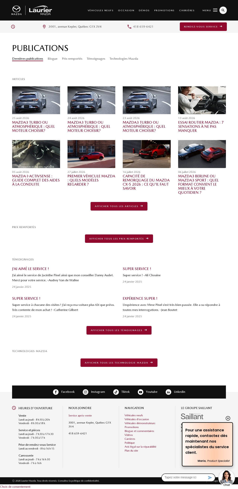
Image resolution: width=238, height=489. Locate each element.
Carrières (187, 10)
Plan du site (131, 450)
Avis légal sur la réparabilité (140, 447)
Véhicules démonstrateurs (140, 423)
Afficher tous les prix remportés (117, 238)
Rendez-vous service (201, 26)
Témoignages (96, 58)
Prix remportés (72, 58)
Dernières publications (27, 58)
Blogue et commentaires (139, 431)
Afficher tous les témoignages (117, 330)
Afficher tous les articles (117, 206)
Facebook (67, 392)
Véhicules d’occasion (137, 419)
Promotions (164, 10)
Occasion (126, 10)
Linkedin (179, 392)
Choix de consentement (15, 486)
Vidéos (129, 435)
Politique (130, 443)
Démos (144, 10)
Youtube (151, 392)
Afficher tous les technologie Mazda (117, 362)
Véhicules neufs (101, 10)
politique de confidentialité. (85, 480)
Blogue (52, 58)
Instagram (97, 392)
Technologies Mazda (124, 58)
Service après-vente (80, 415)
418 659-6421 (143, 26)
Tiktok (125, 392)
